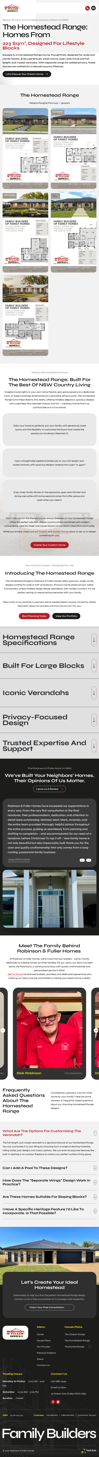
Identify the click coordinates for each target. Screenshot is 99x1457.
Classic (43, 531)
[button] (93, 8)
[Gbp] (58, 1402)
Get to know (15, 974)
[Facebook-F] (53, 1402)
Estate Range (61, 531)
